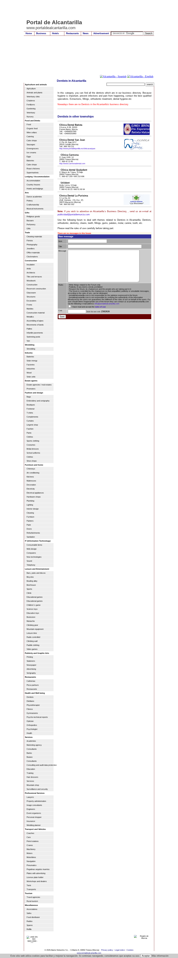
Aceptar (146, 956)
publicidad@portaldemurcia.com (74, 214)
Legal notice (120, 950)
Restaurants (72, 33)
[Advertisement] (87, 9)
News (85, 33)
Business (41, 33)
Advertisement (101, 33)
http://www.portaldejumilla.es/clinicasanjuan (77, 148)
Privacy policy (107, 950)
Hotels (55, 33)
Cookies (130, 950)
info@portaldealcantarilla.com (107, 304)
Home (29, 33)
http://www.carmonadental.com (72, 163)
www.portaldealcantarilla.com (89, 953)
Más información (160, 956)
